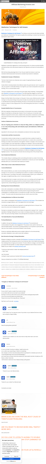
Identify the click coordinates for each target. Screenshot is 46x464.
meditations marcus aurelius (36, 269)
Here (28, 256)
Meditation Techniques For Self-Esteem (26, 200)
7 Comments (14, 29)
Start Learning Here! (5, 432)
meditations (28, 269)
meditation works (22, 269)
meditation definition (25, 267)
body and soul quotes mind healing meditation (23, 262)
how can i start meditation (35, 264)
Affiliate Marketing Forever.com (23, 4)
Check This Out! (4, 422)
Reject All (16, 456)
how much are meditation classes (15, 267)
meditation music (9, 269)
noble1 (2, 29)
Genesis (8, 344)
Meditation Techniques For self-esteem (13, 93)
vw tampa (9, 286)
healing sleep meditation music (25, 264)
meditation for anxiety (33, 267)
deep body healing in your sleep (38, 262)
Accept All (11, 459)
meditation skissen (15, 269)
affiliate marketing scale (20, 246)
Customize (6, 456)
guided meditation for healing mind (7, 264)
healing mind (16, 264)
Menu (44, 1)
